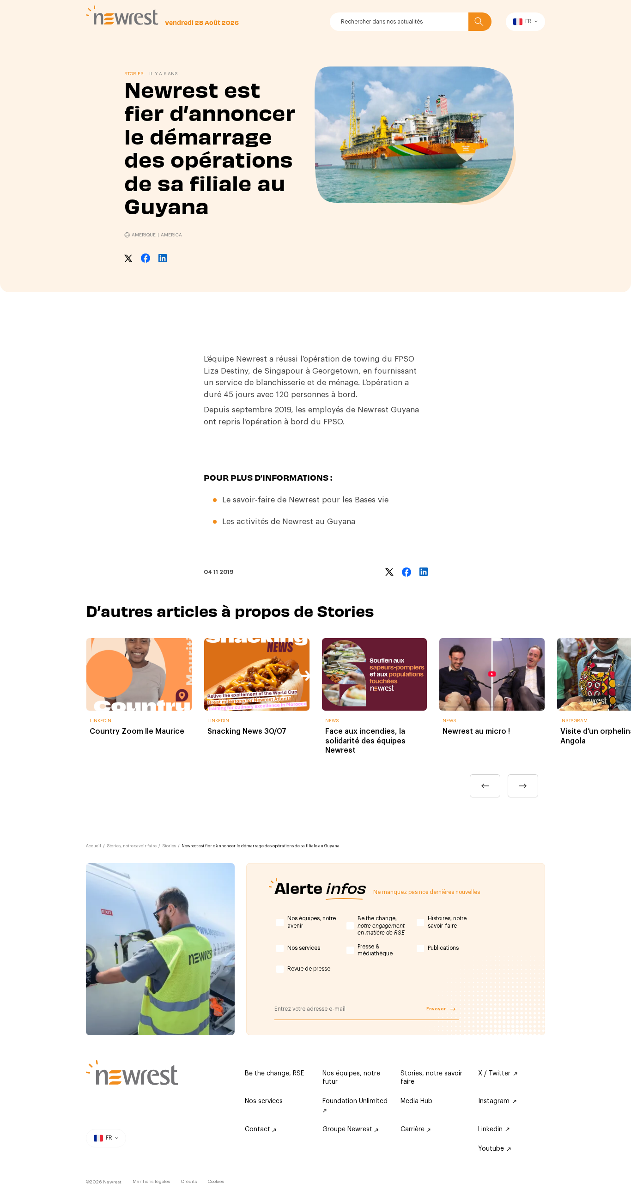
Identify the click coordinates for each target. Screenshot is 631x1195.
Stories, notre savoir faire (132, 846)
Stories (169, 846)
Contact (258, 1129)
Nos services (303, 948)
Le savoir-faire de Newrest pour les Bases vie (305, 500)
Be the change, (381, 925)
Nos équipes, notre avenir (311, 922)
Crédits (189, 1181)
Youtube (491, 1149)
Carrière (413, 1129)
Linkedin (490, 1129)
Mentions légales (151, 1181)
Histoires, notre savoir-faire (447, 922)
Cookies (216, 1181)
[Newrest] (122, 15)
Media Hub (416, 1101)
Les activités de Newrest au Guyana (288, 521)
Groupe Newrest (348, 1129)
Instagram (494, 1101)
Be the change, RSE (274, 1073)
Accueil (93, 846)
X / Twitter (494, 1073)
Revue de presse (308, 969)
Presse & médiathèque (375, 950)
